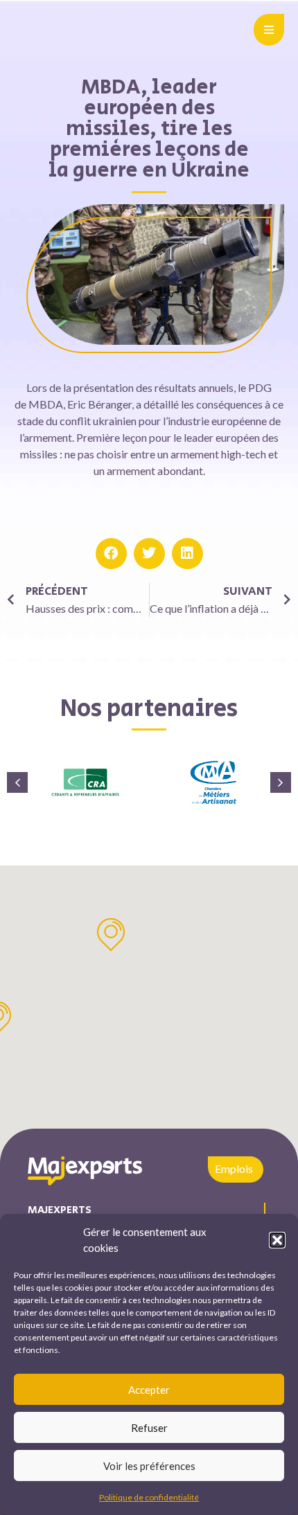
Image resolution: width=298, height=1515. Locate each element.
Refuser (149, 1428)
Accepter (149, 1389)
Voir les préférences (149, 1466)
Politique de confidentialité (149, 1497)
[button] (277, 1240)
